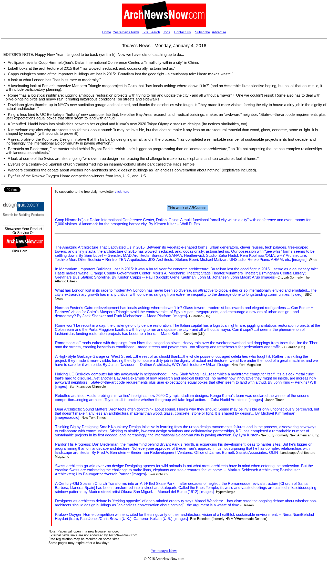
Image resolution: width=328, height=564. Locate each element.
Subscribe (202, 32)
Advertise (219, 32)
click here (122, 191)
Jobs (166, 32)
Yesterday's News (126, 32)
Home (106, 32)
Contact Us (182, 32)
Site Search (151, 32)
